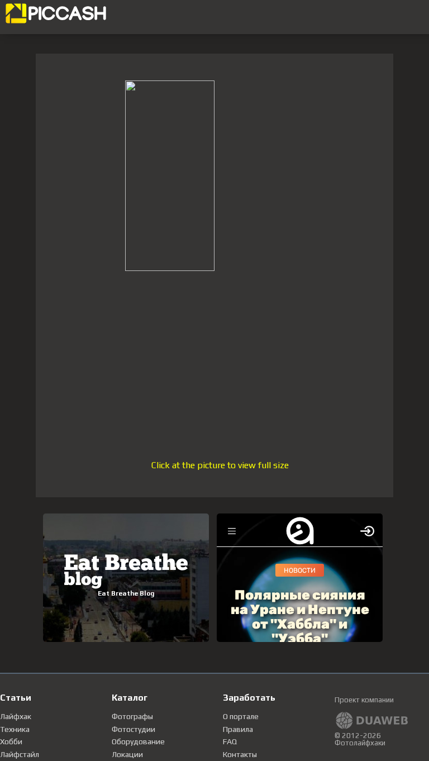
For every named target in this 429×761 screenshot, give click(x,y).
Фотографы (132, 716)
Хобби (11, 741)
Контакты (240, 754)
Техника (15, 729)
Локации (127, 754)
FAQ (230, 741)
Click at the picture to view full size (220, 465)
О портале (241, 716)
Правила (238, 729)
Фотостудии (133, 729)
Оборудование (138, 741)
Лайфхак (15, 716)
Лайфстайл (19, 754)
